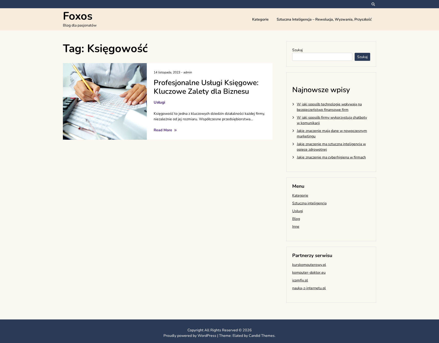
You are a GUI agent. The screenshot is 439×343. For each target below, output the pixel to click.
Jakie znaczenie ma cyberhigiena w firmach (331, 157)
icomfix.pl (300, 280)
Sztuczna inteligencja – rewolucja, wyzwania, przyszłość (324, 19)
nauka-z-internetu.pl (309, 288)
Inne (295, 226)
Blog (296, 218)
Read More (163, 130)
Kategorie (260, 19)
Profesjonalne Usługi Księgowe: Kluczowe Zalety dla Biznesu (206, 87)
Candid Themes (262, 335)
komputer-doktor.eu (309, 272)
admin (187, 72)
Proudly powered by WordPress (190, 335)
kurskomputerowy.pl (309, 264)
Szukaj (297, 50)
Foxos (77, 16)
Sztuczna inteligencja (309, 203)
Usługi (159, 102)
